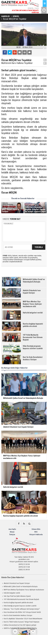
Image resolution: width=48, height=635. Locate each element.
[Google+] (15, 52)
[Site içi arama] (29, 524)
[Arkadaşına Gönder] (19, 52)
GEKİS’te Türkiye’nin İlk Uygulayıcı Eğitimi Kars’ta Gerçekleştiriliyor (19, 628)
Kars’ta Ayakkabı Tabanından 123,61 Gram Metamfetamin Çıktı (21, 619)
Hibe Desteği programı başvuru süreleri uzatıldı (20, 606)
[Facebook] (5, 52)
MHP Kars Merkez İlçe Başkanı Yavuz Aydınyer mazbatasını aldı (22, 590)
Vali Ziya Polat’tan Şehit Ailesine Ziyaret (17, 596)
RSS (35, 532)
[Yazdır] (24, 52)
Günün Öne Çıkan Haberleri (12, 577)
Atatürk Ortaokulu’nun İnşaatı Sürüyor (17, 583)
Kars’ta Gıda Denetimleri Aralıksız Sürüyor (18, 615)
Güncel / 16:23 (25, 7)
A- (45, 63)
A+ (45, 60)
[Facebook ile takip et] (18, 524)
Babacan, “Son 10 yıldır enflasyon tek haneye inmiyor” (22, 609)
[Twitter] (10, 52)
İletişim (12, 534)
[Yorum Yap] (29, 52)
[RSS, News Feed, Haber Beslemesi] (24, 524)
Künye (12, 532)
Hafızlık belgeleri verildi (12, 593)
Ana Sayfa (12, 529)
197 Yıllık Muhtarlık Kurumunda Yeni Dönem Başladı (21, 599)
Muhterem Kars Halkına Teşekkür (17, 63)
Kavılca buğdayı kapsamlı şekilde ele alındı (18, 603)
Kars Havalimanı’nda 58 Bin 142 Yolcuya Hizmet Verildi (22, 612)
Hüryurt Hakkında (36, 534)
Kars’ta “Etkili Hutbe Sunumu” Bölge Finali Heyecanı (21, 622)
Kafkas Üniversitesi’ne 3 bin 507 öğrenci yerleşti (20, 625)
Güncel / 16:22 (23, 13)
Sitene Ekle (36, 529)
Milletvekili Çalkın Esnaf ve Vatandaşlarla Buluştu (21, 586)
